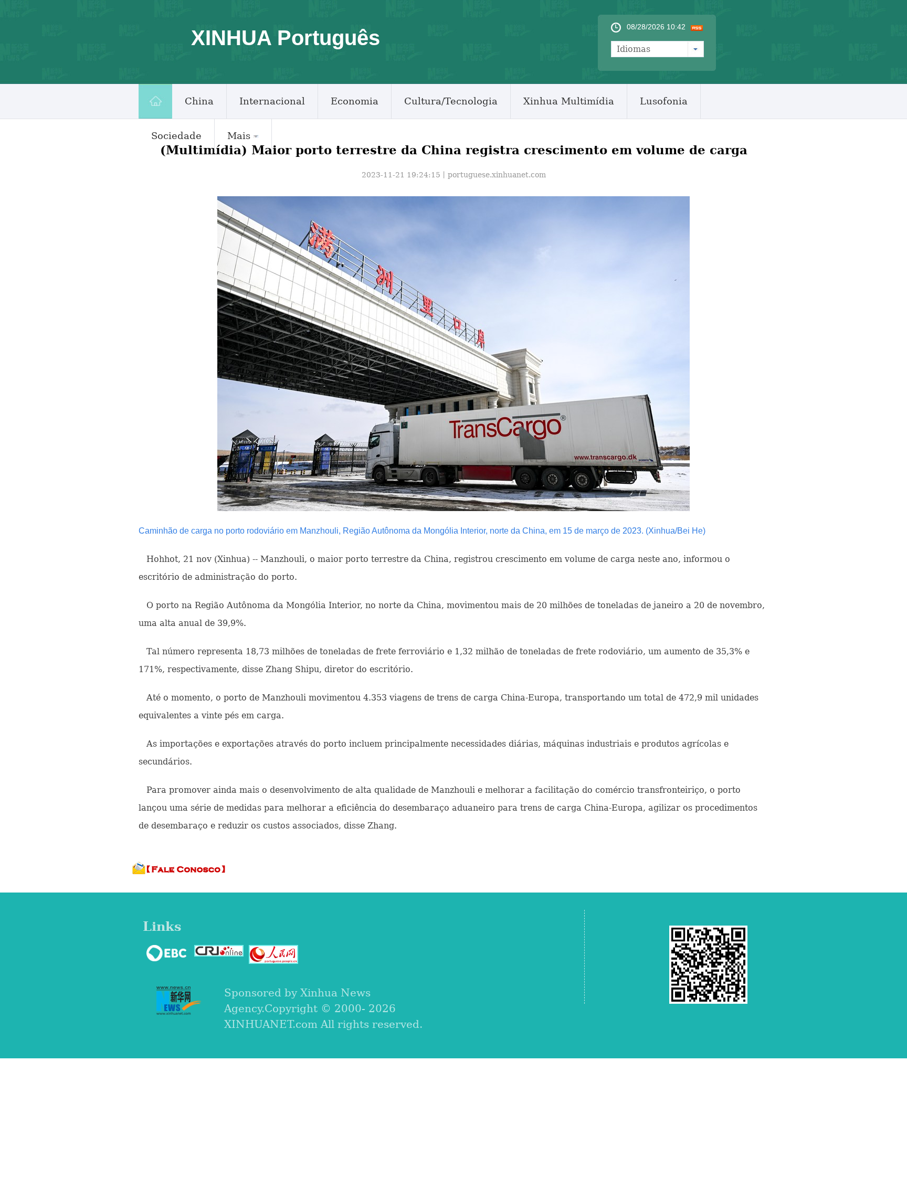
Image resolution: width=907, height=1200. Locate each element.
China (199, 101)
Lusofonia (664, 101)
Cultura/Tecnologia (451, 101)
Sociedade (176, 135)
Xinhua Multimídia (568, 101)
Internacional (272, 101)
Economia (354, 101)
